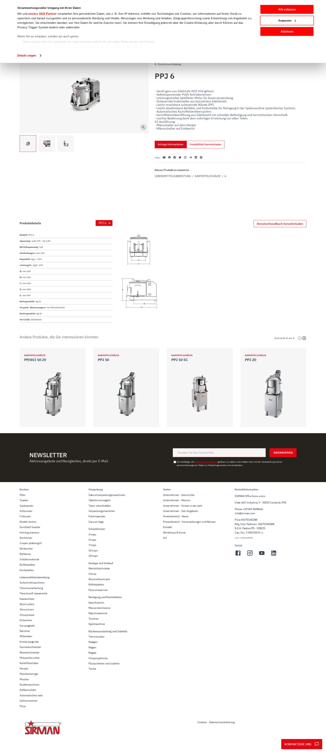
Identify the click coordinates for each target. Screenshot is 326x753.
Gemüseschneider (30, 647)
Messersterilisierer (99, 608)
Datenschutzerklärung (206, 461)
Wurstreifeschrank (99, 579)
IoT (165, 538)
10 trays (93, 550)
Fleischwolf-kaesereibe (33, 593)
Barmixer (25, 631)
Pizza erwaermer (98, 590)
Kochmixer (26, 538)
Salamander (26, 505)
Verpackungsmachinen (101, 511)
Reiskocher (26, 548)
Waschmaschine (97, 613)
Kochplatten (27, 570)
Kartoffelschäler (208, 176)
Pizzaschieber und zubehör (104, 663)
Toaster (24, 500)
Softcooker (26, 511)
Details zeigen (26, 55)
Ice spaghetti (27, 625)
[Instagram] (250, 555)
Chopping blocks (98, 658)
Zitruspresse (27, 615)
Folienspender (96, 516)
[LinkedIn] (273, 555)
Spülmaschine (96, 624)
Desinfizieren (96, 602)
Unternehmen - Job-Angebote (180, 511)
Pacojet (24, 668)
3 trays (92, 534)
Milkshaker (26, 636)
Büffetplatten (96, 584)
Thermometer (96, 636)
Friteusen (25, 516)
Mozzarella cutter (30, 657)
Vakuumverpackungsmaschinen (106, 495)
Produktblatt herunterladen (205, 144)
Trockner (93, 618)
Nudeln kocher (28, 521)
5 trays (92, 539)
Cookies (202, 722)
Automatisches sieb (31, 695)
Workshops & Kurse (174, 532)
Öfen (22, 495)
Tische (92, 668)
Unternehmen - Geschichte (179, 495)
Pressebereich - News (176, 516)
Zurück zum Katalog (169, 64)
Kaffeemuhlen (28, 690)
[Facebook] (238, 555)
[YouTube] (261, 555)
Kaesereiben (27, 599)
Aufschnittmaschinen (32, 582)
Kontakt (167, 527)
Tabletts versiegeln (99, 500)
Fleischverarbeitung (31, 588)
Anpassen (284, 20)
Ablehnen (287, 31)
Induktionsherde (29, 559)
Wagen (92, 647)
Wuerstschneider (30, 652)
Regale (92, 652)
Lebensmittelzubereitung (173, 176)
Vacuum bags (96, 521)
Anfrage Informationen (170, 144)
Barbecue (25, 554)
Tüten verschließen (99, 505)
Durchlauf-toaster (30, 527)
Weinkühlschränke (99, 568)
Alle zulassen (287, 9)
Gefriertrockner (29, 700)
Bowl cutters (27, 604)
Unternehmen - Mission (176, 500)
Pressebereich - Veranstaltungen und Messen (189, 521)
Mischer (24, 679)
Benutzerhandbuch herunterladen (280, 224)
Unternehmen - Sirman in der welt (182, 505)
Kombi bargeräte (29, 641)
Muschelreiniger (29, 674)
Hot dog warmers (29, 532)
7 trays (92, 545)
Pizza (23, 706)
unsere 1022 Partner (42, 13)
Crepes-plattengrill (31, 543)
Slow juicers (27, 609)
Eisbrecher (26, 620)
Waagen (93, 642)
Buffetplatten (27, 564)
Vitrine (92, 574)
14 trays (93, 555)
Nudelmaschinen (29, 684)
